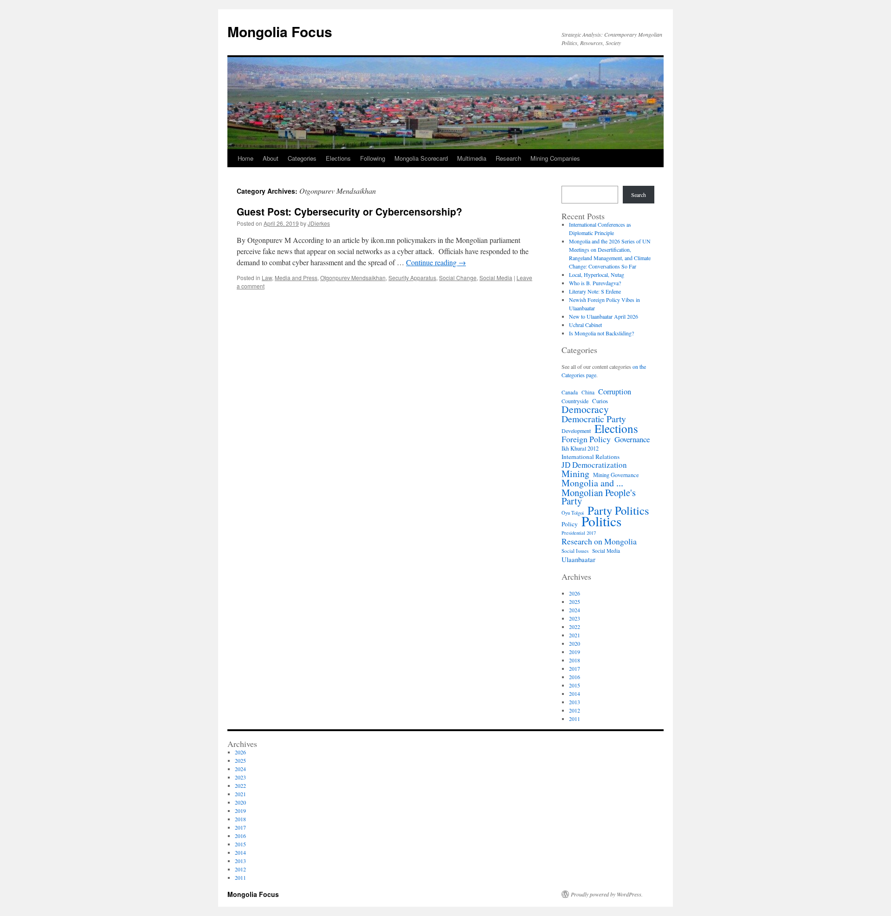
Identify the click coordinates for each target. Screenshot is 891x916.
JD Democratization (594, 465)
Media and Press (296, 277)
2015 (574, 685)
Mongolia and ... (592, 483)
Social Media (495, 277)
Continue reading (436, 262)
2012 (574, 710)
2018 (574, 660)
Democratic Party (594, 419)
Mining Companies (555, 158)
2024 (574, 610)
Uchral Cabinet (585, 324)
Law (267, 277)
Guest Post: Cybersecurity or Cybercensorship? (349, 211)
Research (508, 158)
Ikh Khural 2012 (580, 448)
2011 (574, 718)
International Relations (591, 456)
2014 (574, 693)
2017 (574, 668)
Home (245, 158)
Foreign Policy (586, 439)
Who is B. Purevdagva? (595, 283)
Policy (570, 524)
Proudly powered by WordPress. (607, 894)
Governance (632, 439)
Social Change (458, 277)
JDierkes (319, 223)
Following (372, 158)
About (270, 158)
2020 (574, 643)
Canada (570, 392)
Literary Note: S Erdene (595, 291)
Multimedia (471, 158)
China (587, 392)
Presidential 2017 (579, 533)
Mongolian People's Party (599, 496)
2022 (574, 626)
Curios (600, 401)
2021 (574, 635)
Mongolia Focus (279, 31)
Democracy (585, 409)
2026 (574, 593)
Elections (338, 158)
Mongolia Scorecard (421, 158)
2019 (574, 651)
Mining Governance (616, 474)
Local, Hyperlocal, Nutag (596, 274)
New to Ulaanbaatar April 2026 (603, 316)
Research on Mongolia (599, 541)
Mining (575, 474)
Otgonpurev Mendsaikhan (353, 277)
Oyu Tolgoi (573, 512)
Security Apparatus (412, 277)
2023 (574, 618)
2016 (574, 676)
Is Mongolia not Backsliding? (601, 333)
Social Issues (575, 550)
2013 (574, 702)
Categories (302, 158)
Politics (601, 521)
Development (576, 430)
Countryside (575, 401)
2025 (574, 601)
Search (638, 194)
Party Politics (618, 510)
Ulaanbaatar (578, 559)
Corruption (614, 391)
